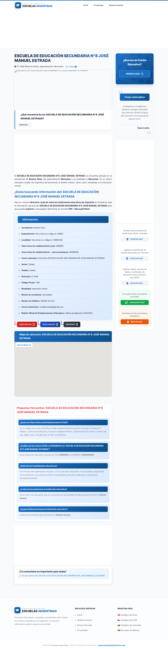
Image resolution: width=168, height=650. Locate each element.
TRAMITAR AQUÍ (136, 239)
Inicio (85, 5)
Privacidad (82, 630)
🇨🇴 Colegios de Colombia (129, 625)
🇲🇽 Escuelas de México (128, 630)
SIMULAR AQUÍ (136, 322)
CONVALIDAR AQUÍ (137, 302)
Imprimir (70, 324)
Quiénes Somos (84, 620)
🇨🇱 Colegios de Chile (127, 620)
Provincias (98, 5)
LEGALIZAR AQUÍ (136, 258)
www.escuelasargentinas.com (111, 645)
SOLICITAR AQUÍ (136, 283)
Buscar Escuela (84, 625)
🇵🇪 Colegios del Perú (127, 615)
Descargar (25, 324)
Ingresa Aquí (133, 74)
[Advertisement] (84, 29)
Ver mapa (70, 66)
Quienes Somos (116, 5)
